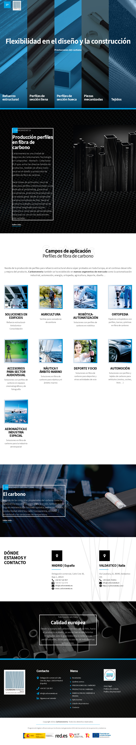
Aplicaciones (77, 699)
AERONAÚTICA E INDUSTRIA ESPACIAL (16, 432)
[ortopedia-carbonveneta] (120, 297)
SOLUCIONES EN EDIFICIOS (16, 316)
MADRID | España (63, 565)
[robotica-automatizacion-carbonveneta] (85, 297)
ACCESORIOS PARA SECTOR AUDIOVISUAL (16, 371)
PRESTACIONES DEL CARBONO (83, 685)
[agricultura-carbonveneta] (51, 297)
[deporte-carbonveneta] (85, 351)
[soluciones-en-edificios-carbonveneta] (16, 297)
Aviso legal (108, 686)
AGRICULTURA (50, 314)
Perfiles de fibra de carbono (68, 256)
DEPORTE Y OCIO (85, 368)
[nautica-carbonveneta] (51, 351)
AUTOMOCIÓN (120, 368)
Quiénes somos (78, 681)
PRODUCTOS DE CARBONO (82, 689)
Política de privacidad (112, 691)
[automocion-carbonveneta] (120, 351)
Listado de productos (80, 703)
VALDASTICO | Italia (112, 565)
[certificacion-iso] (110, 675)
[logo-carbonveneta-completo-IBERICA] (14, 682)
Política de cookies (111, 689)
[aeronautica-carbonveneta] (16, 412)
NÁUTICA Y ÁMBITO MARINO (50, 370)
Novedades (76, 678)
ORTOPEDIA (120, 314)
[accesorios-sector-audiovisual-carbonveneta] (16, 351)
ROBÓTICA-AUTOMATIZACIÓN (85, 316)
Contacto (75, 707)
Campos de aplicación (68, 250)
